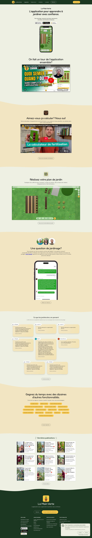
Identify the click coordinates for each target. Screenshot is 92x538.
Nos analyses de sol (24, 522)
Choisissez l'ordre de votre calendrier (46, 415)
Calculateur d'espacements (63, 409)
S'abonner (53, 2)
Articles (35, 523)
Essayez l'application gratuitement (50, 512)
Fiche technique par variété (28, 409)
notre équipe (29, 254)
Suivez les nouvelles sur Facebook (51, 522)
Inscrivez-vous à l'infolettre (51, 519)
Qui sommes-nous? (37, 530)
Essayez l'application (46, 424)
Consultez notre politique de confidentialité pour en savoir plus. (75, 529)
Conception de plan (34, 403)
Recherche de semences (62, 406)
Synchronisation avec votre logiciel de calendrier (33, 406)
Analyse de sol (33, 2)
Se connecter (76, 2)
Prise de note (61, 522)
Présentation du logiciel (25, 519)
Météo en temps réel (39, 412)
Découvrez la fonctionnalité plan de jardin (46, 223)
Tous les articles (46, 483)
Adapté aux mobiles (44, 403)
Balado (35, 522)
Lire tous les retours (46, 379)
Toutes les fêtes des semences (55, 403)
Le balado (47, 2)
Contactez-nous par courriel (51, 525)
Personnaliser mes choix (83, 534)
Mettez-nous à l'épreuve (46, 302)
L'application (26, 2)
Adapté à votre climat (52, 409)
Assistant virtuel (65, 412)
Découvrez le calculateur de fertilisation (46, 158)
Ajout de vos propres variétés (50, 406)
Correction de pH (49, 412)
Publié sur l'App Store (18, 333)
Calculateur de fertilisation (28, 412)
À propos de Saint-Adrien (38, 528)
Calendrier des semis (63, 519)
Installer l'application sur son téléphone (39, 520)
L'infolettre (41, 2)
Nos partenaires (23, 524)
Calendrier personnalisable (41, 409)
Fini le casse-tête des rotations (64, 521)
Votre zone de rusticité (25, 521)
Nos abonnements (37, 525)
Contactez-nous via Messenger (52, 523)
